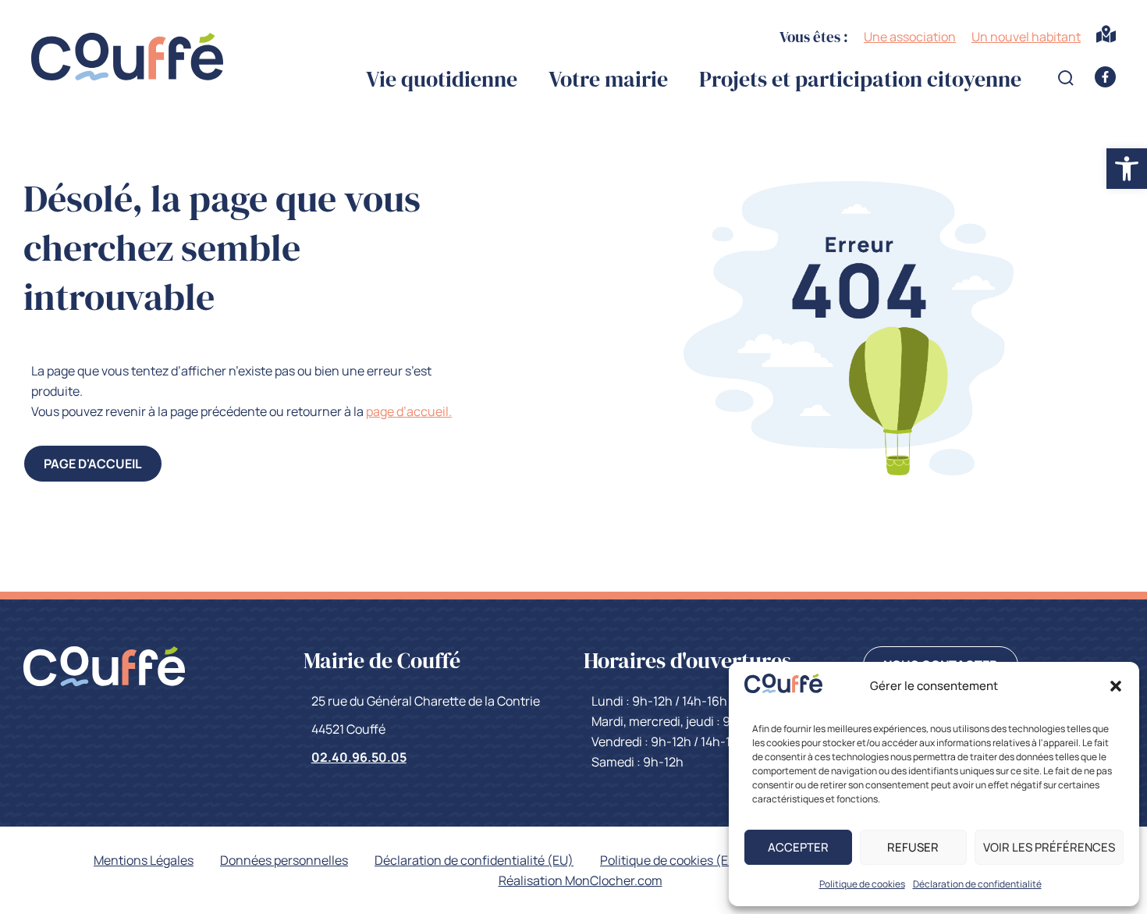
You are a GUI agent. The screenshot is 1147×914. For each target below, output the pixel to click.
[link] (783, 688)
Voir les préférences (1049, 847)
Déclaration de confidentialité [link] (977, 884)
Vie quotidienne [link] (441, 79)
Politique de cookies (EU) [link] (671, 860)
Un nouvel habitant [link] (1026, 36)
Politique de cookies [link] (862, 884)
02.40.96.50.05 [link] (359, 757)
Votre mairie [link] (608, 79)
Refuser (913, 847)
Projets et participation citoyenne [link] (860, 79)
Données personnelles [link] (284, 860)
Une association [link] (910, 36)
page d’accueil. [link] (409, 411)
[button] (1116, 686)
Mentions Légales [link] (144, 860)
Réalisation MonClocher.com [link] (580, 880)
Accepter (798, 847)
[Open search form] (1065, 78)
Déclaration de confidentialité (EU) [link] (474, 860)
